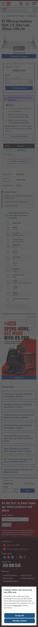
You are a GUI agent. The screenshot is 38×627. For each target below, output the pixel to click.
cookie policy (17, 605)
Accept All (19, 615)
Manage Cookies (19, 621)
